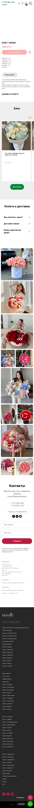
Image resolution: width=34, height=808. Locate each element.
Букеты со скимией (7, 666)
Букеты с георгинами (7, 649)
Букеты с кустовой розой (8, 725)
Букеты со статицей (7, 703)
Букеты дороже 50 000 (8, 641)
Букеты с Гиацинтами (7, 741)
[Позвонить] (30, 797)
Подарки (4, 779)
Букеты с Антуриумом (8, 701)
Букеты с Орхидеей (7, 684)
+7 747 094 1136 (8, 2)
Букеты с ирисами (7, 762)
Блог (3, 784)
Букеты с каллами (7, 727)
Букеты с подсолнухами (8, 765)
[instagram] (20, 516)
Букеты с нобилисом (7, 655)
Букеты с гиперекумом (8, 754)
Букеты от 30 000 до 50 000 (9, 638)
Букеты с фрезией (7, 706)
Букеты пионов (6, 773)
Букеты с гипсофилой (8, 757)
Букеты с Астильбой (7, 733)
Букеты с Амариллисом (8, 695)
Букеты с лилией (6, 730)
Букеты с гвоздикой (7, 716)
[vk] (17, 516)
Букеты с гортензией (7, 768)
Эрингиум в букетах (7, 744)
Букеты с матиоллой (7, 652)
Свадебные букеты (7, 679)
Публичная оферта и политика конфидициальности (15, 627)
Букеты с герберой (7, 719)
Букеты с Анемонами (7, 698)
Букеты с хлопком (7, 709)
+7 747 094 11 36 (17, 506)
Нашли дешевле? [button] (10, 74)
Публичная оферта (7, 630)
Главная (4, 781)
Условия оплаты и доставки (9, 776)
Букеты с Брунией (7, 735)
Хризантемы (5, 681)
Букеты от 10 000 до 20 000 (9, 633)
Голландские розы (7, 644)
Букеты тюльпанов (7, 770)
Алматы (4, 4)
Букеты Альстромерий (8, 690)
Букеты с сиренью (7, 663)
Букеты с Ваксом (6, 692)
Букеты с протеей (6, 660)
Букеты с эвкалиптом (7, 746)
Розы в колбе (5, 676)
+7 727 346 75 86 (17, 503)
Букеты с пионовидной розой (9, 722)
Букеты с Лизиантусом (8, 687)
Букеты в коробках (7, 647)
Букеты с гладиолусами (8, 759)
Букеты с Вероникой (7, 738)
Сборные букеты (6, 673)
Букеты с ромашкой (7, 658)
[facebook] (13, 516)
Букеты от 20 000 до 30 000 (9, 636)
